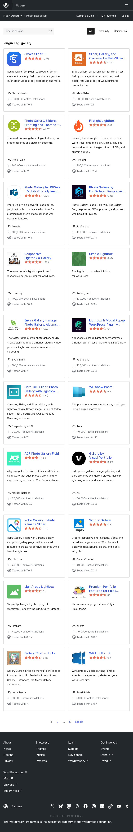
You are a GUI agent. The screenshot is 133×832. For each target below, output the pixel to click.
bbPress (10, 784)
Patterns (41, 761)
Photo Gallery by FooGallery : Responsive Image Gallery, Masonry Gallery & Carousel (107, 189)
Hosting (8, 755)
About (7, 742)
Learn (71, 742)
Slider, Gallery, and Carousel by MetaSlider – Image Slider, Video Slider (107, 56)
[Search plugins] (50, 31)
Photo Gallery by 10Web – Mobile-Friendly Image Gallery (42, 189)
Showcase (42, 742)
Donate (107, 755)
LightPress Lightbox (39, 586)
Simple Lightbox (101, 254)
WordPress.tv (78, 761)
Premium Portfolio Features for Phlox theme (102, 589)
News (7, 748)
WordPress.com (15, 772)
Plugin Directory (12, 15)
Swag (106, 761)
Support (73, 748)
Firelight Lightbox (102, 120)
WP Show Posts (101, 387)
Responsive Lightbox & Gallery (37, 256)
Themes (41, 748)
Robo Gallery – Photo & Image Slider (39, 522)
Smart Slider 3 (34, 54)
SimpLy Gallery (100, 520)
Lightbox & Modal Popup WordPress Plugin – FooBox (107, 322)
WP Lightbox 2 (99, 653)
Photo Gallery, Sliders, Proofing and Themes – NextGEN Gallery (41, 123)
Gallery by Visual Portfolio (100, 455)
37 (70, 721)
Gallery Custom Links (40, 653)
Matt (8, 778)
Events (105, 748)
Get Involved (109, 742)
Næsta (79, 721)
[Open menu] (127, 5)
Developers (75, 755)
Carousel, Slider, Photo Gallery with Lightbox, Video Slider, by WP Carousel (41, 389)
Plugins (40, 755)
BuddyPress (12, 790)
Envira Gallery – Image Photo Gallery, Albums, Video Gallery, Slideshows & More (41, 322)
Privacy (8, 761)
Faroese (17, 806)
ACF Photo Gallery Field (41, 453)
